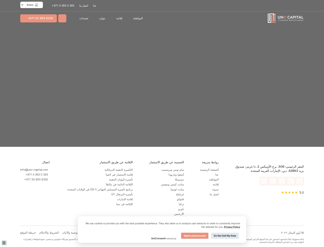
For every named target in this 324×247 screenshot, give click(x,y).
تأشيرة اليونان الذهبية (120, 179)
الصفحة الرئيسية (209, 169)
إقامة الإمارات (124, 199)
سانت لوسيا (177, 189)
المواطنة (138, 18)
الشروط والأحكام (49, 232)
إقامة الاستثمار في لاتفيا (119, 174)
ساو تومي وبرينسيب (172, 169)
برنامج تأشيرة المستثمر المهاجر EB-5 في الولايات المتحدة (99, 189)
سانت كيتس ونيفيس (172, 184)
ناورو (181, 209)
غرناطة (180, 194)
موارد (102, 18)
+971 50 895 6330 (40, 18)
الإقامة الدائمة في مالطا (119, 184)
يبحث (113, 89)
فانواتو (180, 199)
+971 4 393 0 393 (36, 174)
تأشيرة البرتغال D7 (122, 194)
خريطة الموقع (28, 232)
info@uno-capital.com (34, 169)
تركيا (181, 204)
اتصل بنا (83, 5)
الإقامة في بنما (124, 204)
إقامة (119, 18)
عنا (95, 5)
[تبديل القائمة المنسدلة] (129, 18)
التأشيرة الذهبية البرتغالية (119, 169)
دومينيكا (179, 179)
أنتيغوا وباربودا (176, 174)
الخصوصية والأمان (72, 232)
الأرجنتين (179, 213)
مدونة (215, 189)
